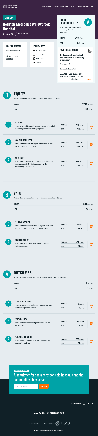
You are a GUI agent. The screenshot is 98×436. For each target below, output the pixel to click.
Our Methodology (53, 413)
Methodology (64, 6)
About (72, 6)
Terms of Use (60, 430)
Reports (56, 6)
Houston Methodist (13, 50)
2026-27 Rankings (47, 6)
